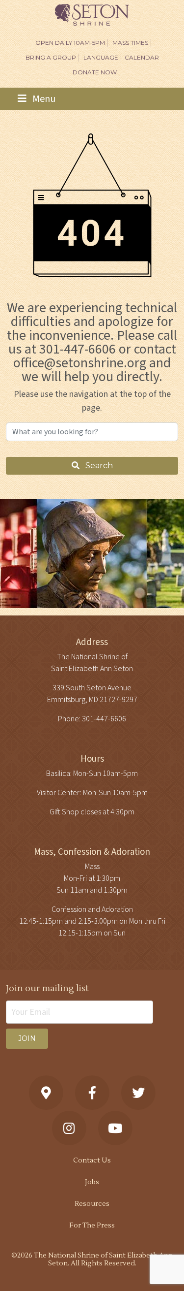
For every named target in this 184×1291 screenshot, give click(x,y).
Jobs (92, 1182)
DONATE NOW (95, 72)
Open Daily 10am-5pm (70, 42)
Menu (42, 99)
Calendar (142, 57)
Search (98, 465)
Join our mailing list (47, 988)
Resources (92, 1203)
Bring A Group (51, 57)
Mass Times (130, 42)
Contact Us (92, 1160)
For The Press (92, 1225)
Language (100, 57)
